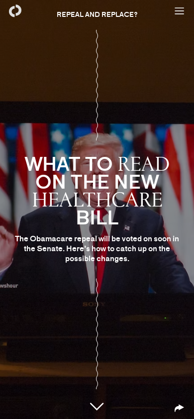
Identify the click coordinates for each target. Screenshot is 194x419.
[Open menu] (179, 11)
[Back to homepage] (15, 11)
